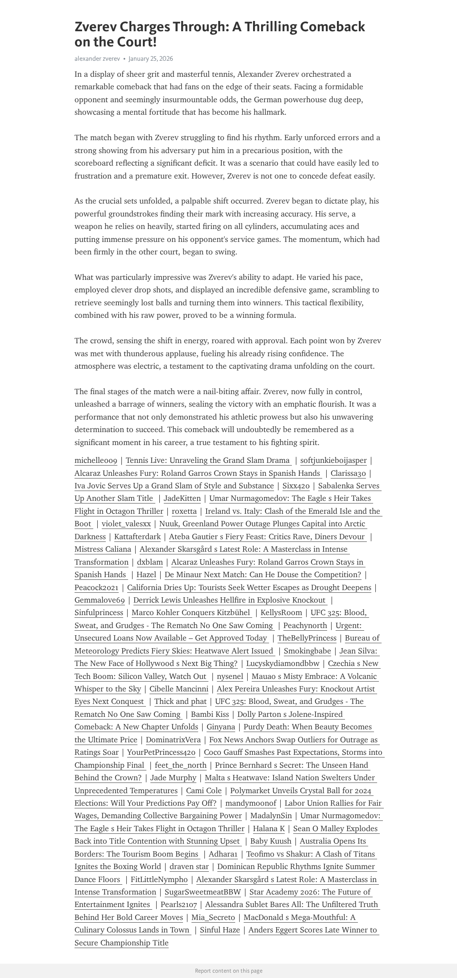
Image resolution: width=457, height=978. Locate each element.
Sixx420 (296, 486)
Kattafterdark (137, 536)
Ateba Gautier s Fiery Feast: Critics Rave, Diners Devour (268, 536)
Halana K (269, 828)
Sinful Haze (220, 930)
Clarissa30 (348, 473)
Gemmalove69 (100, 600)
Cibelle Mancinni (179, 689)
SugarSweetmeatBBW (203, 892)
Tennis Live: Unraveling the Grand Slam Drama (209, 460)
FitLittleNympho (159, 879)
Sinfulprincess (99, 612)
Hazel (146, 574)
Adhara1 (223, 854)
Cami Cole (204, 790)
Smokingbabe (307, 651)
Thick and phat (180, 701)
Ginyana (221, 727)
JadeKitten (182, 498)
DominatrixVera (173, 740)
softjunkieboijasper (333, 460)
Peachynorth (305, 625)
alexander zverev (97, 58)
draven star (189, 866)
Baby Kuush (270, 841)
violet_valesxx (126, 524)
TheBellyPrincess (307, 638)
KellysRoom (281, 612)
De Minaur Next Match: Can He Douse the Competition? (263, 574)
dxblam (150, 562)
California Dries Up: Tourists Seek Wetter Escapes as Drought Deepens (249, 587)
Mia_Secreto (213, 917)
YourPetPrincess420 (161, 752)
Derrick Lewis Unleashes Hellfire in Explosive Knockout (230, 600)
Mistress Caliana (103, 549)
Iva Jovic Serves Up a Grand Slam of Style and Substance (174, 486)
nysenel (230, 676)
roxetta (184, 511)
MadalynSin (271, 815)
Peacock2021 (97, 587)
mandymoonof (250, 803)
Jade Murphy (173, 777)
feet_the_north (181, 765)
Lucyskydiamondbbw (283, 663)
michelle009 (96, 460)
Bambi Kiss (210, 714)
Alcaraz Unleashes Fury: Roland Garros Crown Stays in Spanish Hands (198, 473)
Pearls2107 (179, 904)
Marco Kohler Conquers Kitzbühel (192, 612)
